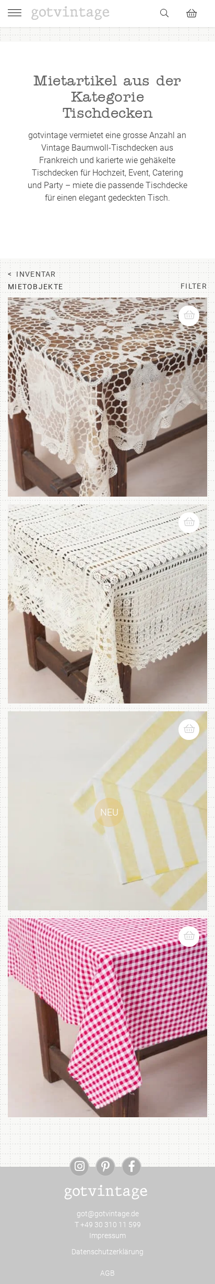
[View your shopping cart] (196, 12)
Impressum (107, 1235)
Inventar (36, 274)
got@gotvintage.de (108, 1213)
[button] (193, 310)
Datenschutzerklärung (107, 1252)
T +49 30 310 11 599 (108, 1224)
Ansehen (107, 429)
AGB (107, 1273)
